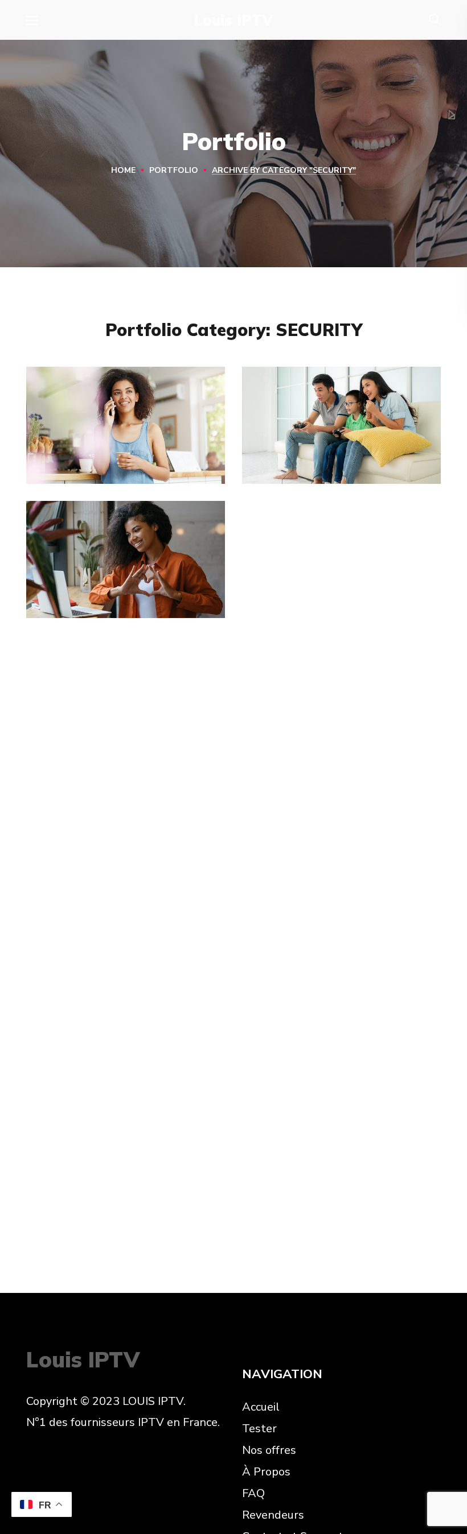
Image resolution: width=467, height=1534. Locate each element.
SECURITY (69, 472)
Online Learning (107, 583)
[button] (435, 20)
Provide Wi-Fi (100, 449)
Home (123, 170)
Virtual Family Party (340, 449)
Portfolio (173, 170)
